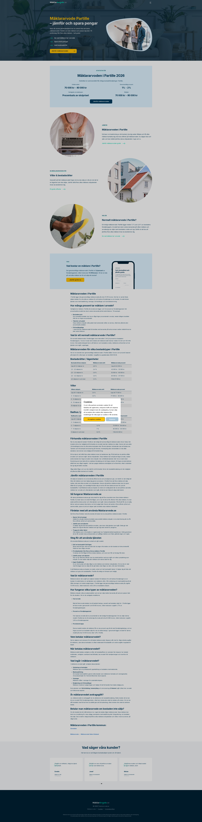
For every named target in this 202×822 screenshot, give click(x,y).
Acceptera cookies (94, 419)
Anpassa (112, 419)
